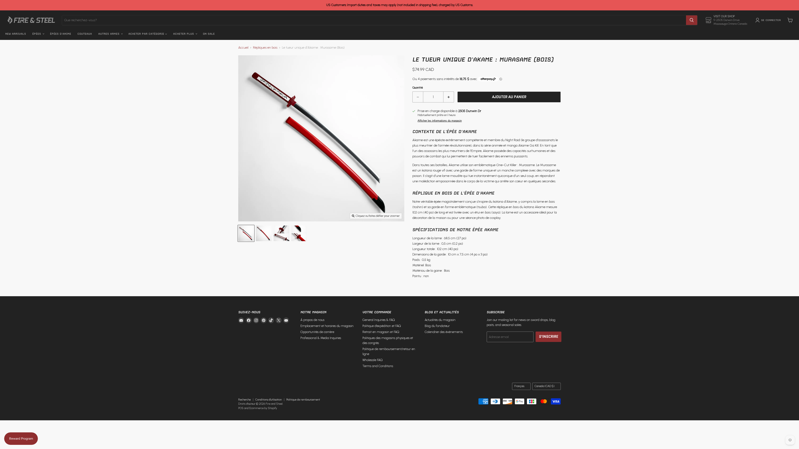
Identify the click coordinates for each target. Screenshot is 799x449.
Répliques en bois (265, 47)
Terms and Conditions (377, 366)
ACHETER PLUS (184, 33)
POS (240, 408)
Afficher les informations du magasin (440, 120)
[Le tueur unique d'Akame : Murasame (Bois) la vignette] (246, 233)
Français (519, 386)
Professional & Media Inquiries (320, 338)
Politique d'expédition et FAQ (381, 326)
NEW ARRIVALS (15, 33)
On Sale (209, 33)
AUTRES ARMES (109, 33)
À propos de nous (312, 320)
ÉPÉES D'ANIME (60, 33)
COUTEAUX (84, 33)
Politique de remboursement (303, 399)
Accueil (243, 47)
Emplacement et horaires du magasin (327, 326)
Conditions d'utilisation (268, 399)
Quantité (417, 87)
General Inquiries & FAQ (378, 320)
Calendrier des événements (444, 332)
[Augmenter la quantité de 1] (448, 97)
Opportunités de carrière (317, 332)
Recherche (244, 399)
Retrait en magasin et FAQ (380, 332)
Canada (545, 386)
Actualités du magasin (440, 320)
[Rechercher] (691, 20)
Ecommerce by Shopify (263, 408)
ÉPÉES (37, 33)
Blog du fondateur (437, 326)
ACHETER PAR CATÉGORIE (146, 33)
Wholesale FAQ (372, 360)
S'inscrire (548, 336)
